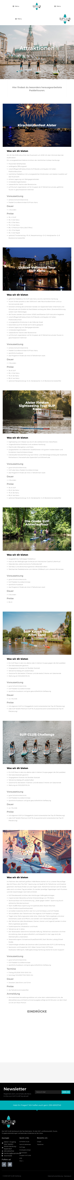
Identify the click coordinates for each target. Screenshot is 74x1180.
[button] (16, 6)
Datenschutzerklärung (55, 1176)
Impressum (67, 1176)
